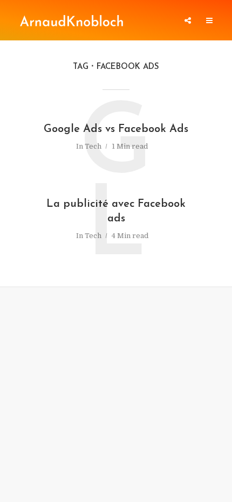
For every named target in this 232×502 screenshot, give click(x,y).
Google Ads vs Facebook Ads (116, 129)
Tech (93, 146)
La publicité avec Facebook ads (116, 211)
